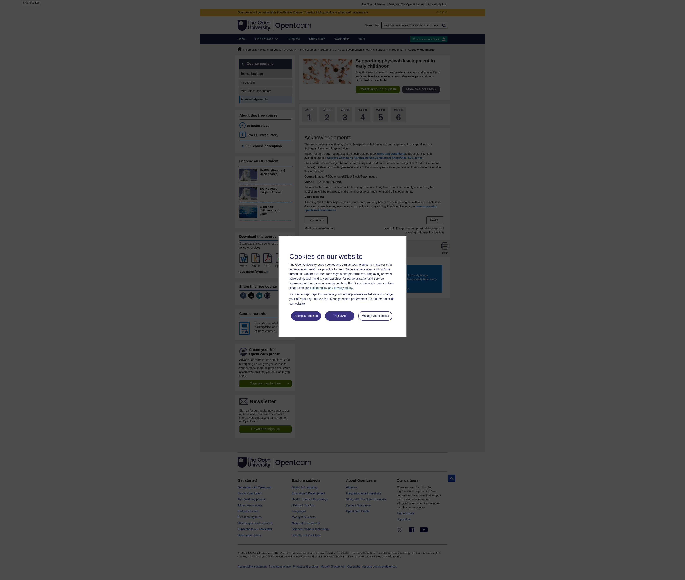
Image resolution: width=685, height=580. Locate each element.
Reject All (340, 315)
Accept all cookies (306, 315)
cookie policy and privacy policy (331, 288)
